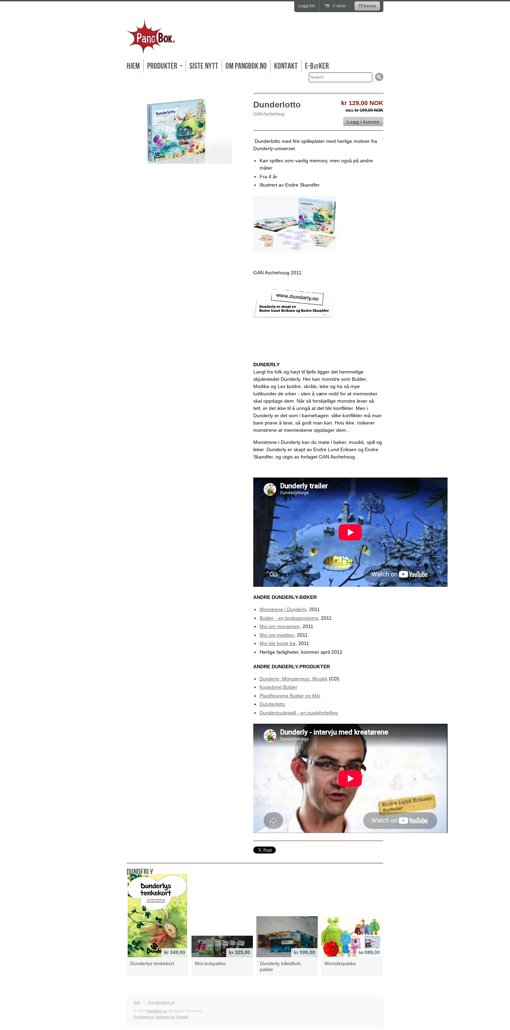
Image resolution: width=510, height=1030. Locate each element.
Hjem (133, 66)
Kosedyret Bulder (278, 687)
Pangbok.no (157, 1011)
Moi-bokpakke (210, 963)
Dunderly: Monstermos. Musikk (294, 678)
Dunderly (140, 872)
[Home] (151, 48)
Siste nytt (203, 66)
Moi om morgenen (280, 626)
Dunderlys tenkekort (152, 963)
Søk (137, 1002)
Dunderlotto (272, 704)
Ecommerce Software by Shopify (161, 1017)
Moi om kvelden (277, 635)
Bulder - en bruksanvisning (289, 618)
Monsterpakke (340, 963)
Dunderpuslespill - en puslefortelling (299, 712)
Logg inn (306, 5)
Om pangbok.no (246, 66)
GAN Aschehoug (268, 114)
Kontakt (286, 66)
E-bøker (317, 66)
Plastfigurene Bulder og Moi (290, 695)
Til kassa (367, 5)
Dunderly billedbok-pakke (281, 966)
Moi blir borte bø (278, 643)
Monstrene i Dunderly (283, 609)
